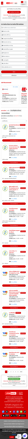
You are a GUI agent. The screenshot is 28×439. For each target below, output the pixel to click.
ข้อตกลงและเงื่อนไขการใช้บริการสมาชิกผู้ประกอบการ (14, 424)
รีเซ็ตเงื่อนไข (14, 75)
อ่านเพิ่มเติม (14, 434)
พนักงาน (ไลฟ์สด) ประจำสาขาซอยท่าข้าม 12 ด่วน (14, 272)
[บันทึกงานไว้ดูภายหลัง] (10, 134)
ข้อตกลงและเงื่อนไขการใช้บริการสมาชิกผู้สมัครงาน (14, 426)
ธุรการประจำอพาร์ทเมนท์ (14, 125)
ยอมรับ (11, 437)
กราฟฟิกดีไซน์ (12, 313)
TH (22, 2)
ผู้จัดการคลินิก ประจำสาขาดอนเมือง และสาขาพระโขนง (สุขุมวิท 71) (14, 188)
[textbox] (15, 38)
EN (25, 2)
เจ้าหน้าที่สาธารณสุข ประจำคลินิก (13, 209)
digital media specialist (14, 167)
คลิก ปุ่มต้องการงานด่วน (14, 12)
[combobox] (14, 38)
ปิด (17, 437)
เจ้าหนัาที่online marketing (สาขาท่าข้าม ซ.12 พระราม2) (14, 333)
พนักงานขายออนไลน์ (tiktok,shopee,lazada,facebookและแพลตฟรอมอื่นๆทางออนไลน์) (14, 293)
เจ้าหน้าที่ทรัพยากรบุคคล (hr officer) (14, 231)
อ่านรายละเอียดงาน (14, 140)
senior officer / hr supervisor (13, 251)
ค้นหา (14, 72)
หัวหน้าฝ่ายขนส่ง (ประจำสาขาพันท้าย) (14, 353)
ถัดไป (21, 372)
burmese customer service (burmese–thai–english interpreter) (14, 147)
